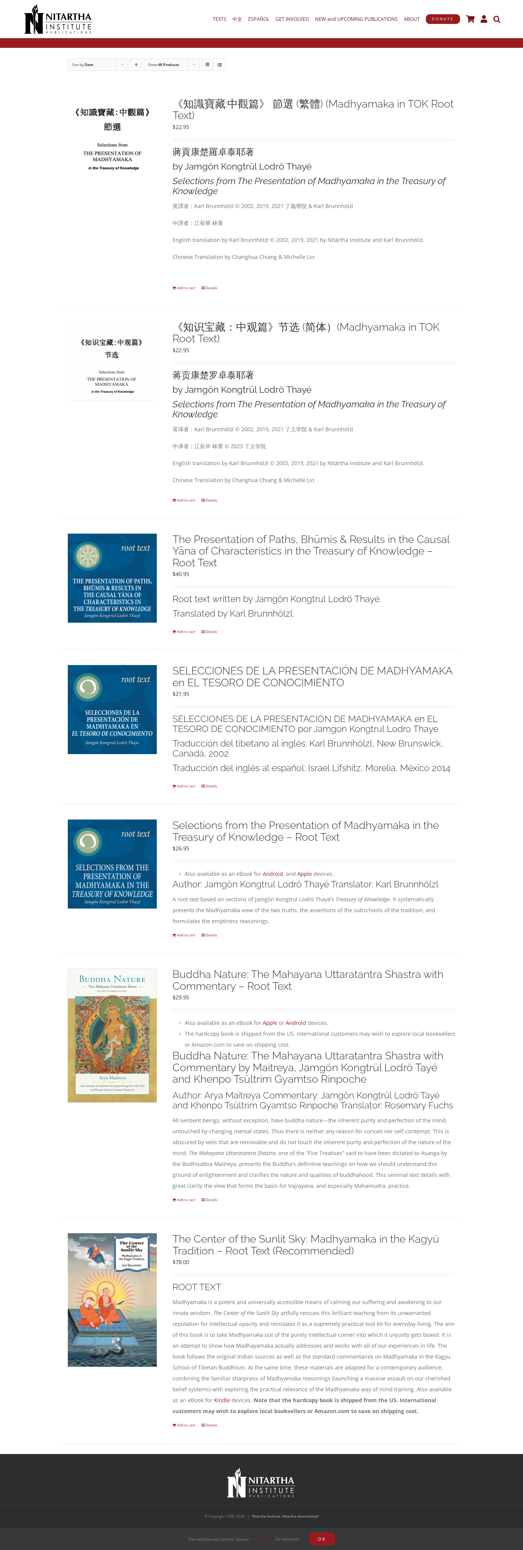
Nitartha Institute (266, 1516)
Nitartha (300, 1516)
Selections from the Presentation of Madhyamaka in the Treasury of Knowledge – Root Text (306, 831)
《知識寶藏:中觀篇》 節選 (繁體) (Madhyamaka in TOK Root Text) (313, 110)
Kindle (222, 1400)
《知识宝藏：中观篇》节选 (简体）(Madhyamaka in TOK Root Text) (306, 333)
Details (211, 287)
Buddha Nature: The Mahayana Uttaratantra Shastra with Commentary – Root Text (308, 980)
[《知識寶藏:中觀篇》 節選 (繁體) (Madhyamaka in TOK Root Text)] (112, 137)
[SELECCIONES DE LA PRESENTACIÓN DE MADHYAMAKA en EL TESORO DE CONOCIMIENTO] (112, 709)
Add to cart (186, 287)
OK (322, 1539)
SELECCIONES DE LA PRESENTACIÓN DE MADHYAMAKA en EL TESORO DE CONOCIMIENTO (312, 676)
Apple (304, 873)
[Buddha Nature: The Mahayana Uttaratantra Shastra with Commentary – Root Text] (112, 1035)
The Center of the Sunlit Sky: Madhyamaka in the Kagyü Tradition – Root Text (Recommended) (306, 1245)
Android (273, 873)
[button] (496, 19)
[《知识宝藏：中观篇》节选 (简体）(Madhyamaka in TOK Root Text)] (112, 361)
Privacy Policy (262, 1539)
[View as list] (219, 65)
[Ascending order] (136, 64)
